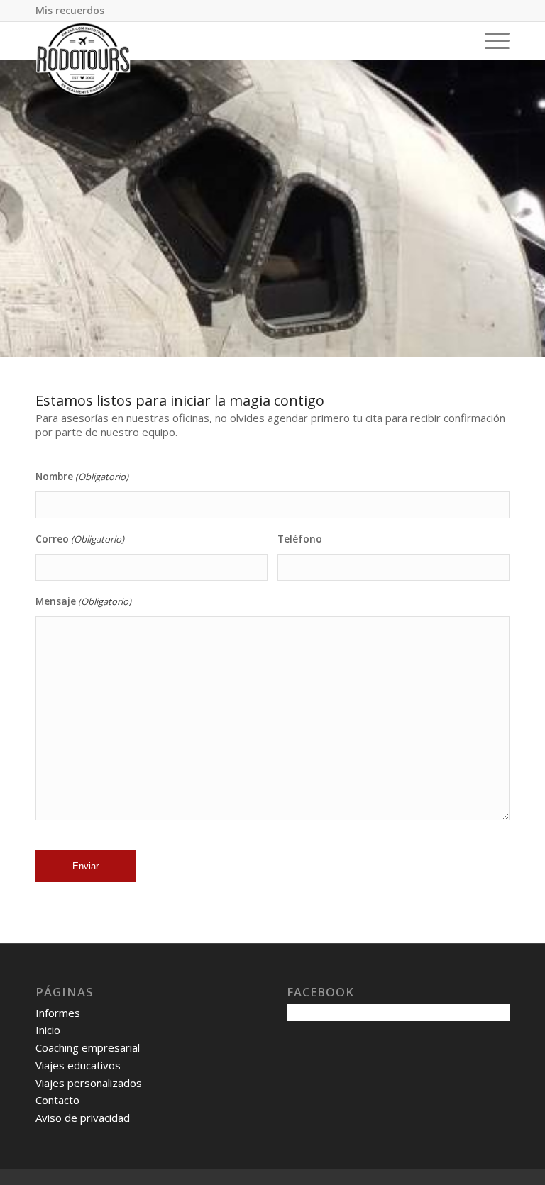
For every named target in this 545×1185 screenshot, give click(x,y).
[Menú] (490, 41)
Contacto (57, 1100)
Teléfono (299, 538)
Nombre (81, 476)
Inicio (47, 1030)
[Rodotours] (83, 60)
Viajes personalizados (88, 1083)
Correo (79, 538)
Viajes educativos (78, 1065)
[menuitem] (69, 10)
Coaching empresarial (87, 1047)
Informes (57, 1013)
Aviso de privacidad (82, 1118)
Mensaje (83, 601)
